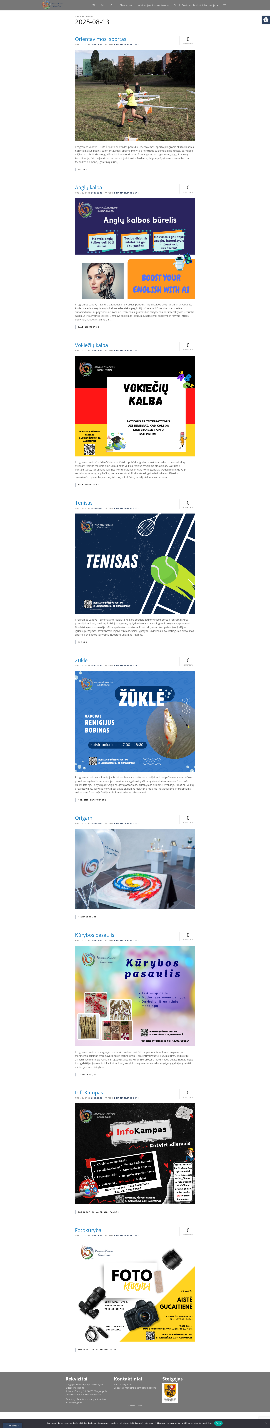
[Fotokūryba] (135, 1242)
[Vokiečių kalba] (135, 357)
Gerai (218, 1423)
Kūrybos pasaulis (94, 935)
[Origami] (135, 830)
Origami (84, 817)
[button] (266, 20)
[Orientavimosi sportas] (135, 51)
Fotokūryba (88, 1230)
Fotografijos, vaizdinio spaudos (98, 1212)
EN (93, 5)
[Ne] (266, 1423)
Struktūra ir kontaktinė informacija (194, 5)
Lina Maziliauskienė (126, 44)
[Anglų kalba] (135, 200)
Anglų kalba (88, 187)
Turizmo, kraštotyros (92, 800)
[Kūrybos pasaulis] (135, 947)
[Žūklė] (135, 673)
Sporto (82, 169)
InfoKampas (89, 1092)
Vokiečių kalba (91, 345)
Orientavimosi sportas (100, 39)
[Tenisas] (135, 515)
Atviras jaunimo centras (152, 5)
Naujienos (126, 5)
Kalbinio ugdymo (88, 327)
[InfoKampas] (135, 1105)
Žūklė (81, 660)
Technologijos (87, 917)
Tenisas (83, 502)
